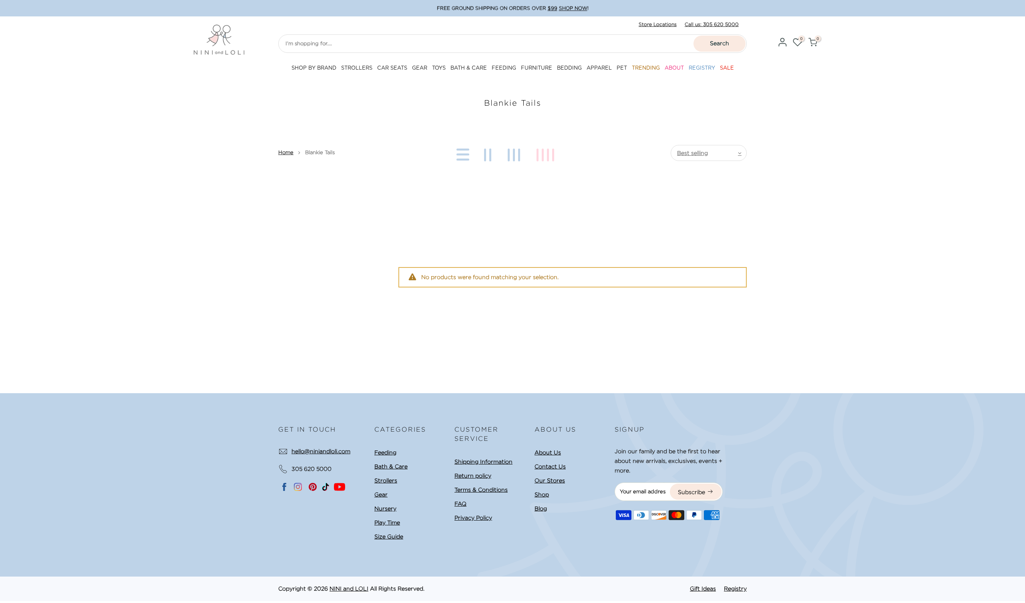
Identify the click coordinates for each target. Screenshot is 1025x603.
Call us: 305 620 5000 (712, 24)
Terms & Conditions (481, 489)
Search (719, 43)
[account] (782, 43)
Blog (541, 508)
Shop (542, 494)
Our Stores (550, 480)
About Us (548, 452)
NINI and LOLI (349, 588)
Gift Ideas (703, 588)
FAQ (460, 503)
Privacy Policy (473, 518)
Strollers (385, 480)
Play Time (387, 522)
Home (285, 152)
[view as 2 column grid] (489, 153)
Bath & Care (391, 466)
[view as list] (461, 153)
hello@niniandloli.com (320, 451)
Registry (735, 588)
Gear (381, 494)
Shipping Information (483, 461)
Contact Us (550, 466)
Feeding (385, 452)
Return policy (472, 475)
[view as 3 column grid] (515, 153)
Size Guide (388, 536)
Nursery (385, 508)
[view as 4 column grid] (547, 153)
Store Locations (658, 24)
